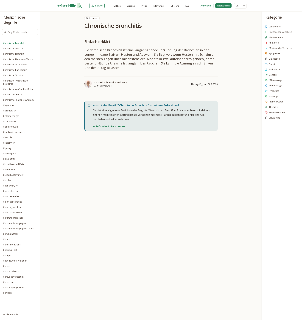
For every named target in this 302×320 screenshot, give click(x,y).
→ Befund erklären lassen (108, 126)
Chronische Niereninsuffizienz (18, 59)
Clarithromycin (10, 126)
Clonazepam (9, 153)
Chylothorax (9, 105)
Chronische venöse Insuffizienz (19, 89)
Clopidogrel (9, 158)
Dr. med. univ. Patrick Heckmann (110, 82)
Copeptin (7, 255)
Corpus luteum (10, 282)
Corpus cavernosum (13, 276)
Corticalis (7, 292)
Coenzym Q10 (10, 185)
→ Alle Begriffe (10, 314)
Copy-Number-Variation (15, 260)
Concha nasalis (10, 233)
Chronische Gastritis (13, 48)
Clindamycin (9, 142)
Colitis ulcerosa (11, 190)
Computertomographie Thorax (18, 228)
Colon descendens (12, 201)
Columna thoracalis (13, 217)
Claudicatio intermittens (15, 132)
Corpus (6, 266)
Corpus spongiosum (13, 287)
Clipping (7, 148)
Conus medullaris (12, 244)
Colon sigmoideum (12, 207)
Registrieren (223, 5)
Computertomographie (15, 223)
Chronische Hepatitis (13, 53)
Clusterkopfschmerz (13, 174)
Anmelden (206, 5)
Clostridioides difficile (14, 164)
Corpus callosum (11, 271)
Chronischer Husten (13, 94)
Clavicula (7, 137)
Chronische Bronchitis (14, 43)
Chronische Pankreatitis (15, 69)
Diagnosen (93, 18)
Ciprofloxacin (9, 110)
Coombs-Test (10, 249)
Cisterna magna (11, 115)
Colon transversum (12, 212)
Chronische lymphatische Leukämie (15, 82)
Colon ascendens (12, 196)
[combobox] (240, 6)
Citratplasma (9, 121)
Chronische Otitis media (15, 64)
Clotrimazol (9, 169)
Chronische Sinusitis (13, 75)
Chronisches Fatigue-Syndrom (18, 99)
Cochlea (7, 180)
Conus (6, 239)
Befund (99, 5)
